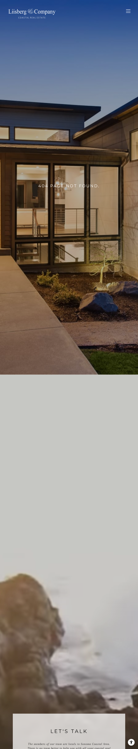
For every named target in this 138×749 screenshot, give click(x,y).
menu (127, 15)
